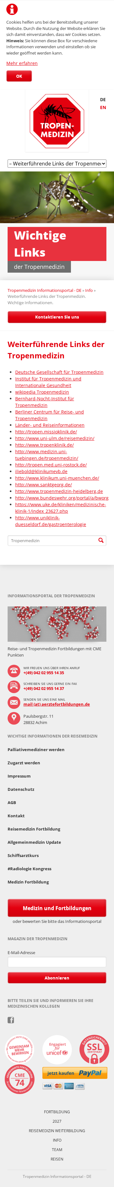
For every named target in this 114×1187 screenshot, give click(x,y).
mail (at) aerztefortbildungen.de (56, 704)
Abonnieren (57, 978)
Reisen (57, 1159)
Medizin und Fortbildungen (57, 908)
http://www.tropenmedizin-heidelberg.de (59, 491)
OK (19, 76)
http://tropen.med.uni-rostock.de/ (51, 465)
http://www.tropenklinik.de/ (44, 445)
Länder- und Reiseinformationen (50, 425)
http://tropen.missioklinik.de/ (46, 432)
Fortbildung (57, 1112)
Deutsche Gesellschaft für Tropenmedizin (59, 372)
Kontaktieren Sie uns (57, 317)
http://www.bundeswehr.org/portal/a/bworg (62, 498)
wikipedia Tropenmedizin (42, 392)
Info (89, 290)
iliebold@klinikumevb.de (41, 471)
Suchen (101, 540)
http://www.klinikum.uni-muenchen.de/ (57, 478)
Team (57, 1149)
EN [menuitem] (103, 107)
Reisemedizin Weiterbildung (57, 1130)
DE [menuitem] (103, 99)
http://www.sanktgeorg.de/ (43, 485)
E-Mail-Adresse (21, 952)
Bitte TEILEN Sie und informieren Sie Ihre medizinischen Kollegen (11, 1020)
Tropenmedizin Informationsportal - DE (44, 290)
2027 (57, 1121)
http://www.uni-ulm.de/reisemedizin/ (54, 438)
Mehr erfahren (22, 63)
